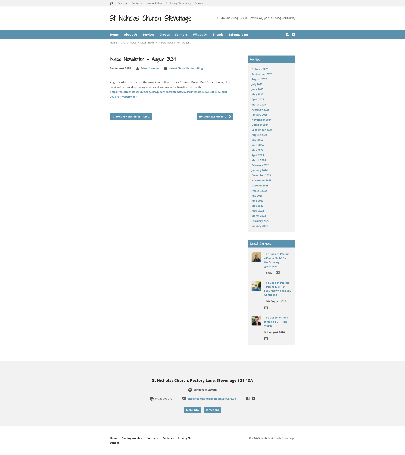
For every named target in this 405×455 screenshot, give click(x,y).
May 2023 (257, 205)
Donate (199, 3)
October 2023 (260, 185)
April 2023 (258, 211)
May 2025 (257, 94)
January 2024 (260, 170)
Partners (168, 438)
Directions (212, 410)
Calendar (123, 3)
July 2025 (257, 84)
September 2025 (262, 74)
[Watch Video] (278, 272)
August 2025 (259, 79)
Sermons (181, 34)
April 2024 (258, 155)
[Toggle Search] (111, 3)
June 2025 (257, 89)
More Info (192, 410)
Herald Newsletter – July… (133, 116)
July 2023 (257, 195)
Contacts (137, 3)
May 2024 (257, 150)
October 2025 (260, 69)
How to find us (154, 3)
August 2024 (259, 135)
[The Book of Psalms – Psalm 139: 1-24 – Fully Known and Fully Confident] (256, 288)
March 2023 (259, 216)
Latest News (147, 42)
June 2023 (257, 200)
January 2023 (260, 226)
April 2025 (258, 99)
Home (114, 34)
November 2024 (261, 119)
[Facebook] (287, 34)
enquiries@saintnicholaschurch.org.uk (212, 398)
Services (148, 34)
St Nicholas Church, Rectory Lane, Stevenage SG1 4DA (202, 380)
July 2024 (257, 140)
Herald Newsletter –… (213, 116)
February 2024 (260, 165)
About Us (130, 34)
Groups (165, 34)
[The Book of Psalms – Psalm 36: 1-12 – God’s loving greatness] (256, 259)
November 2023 (261, 180)
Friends (218, 34)
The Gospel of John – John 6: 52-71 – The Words (277, 321)
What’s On (200, 34)
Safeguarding (238, 34)
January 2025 (260, 114)
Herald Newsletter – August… (175, 42)
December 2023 (261, 175)
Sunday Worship (132, 438)
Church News (128, 42)
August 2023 (259, 190)
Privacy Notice (187, 438)
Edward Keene (150, 68)
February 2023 (260, 221)
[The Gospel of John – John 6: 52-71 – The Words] (256, 323)
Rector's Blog (194, 68)
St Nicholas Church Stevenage (150, 18)
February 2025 (260, 109)
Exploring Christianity (178, 3)
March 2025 (259, 104)
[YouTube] (293, 34)
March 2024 (259, 160)
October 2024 (260, 125)
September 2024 (262, 130)
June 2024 (257, 145)
